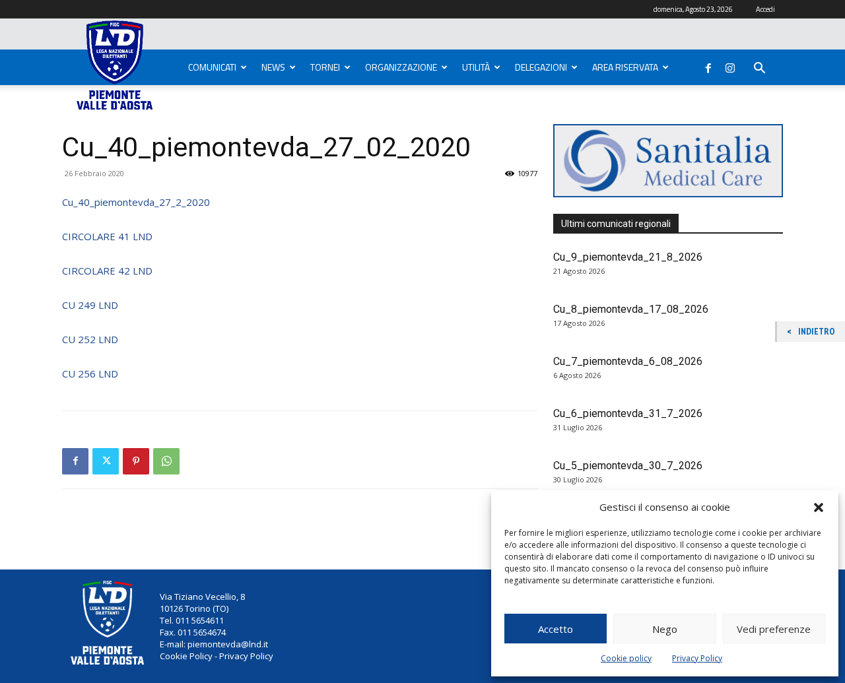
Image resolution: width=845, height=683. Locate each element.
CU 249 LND (90, 304)
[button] (818, 507)
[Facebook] (708, 65)
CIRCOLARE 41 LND (107, 236)
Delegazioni (541, 67)
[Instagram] (730, 65)
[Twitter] (105, 461)
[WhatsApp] (166, 461)
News (273, 67)
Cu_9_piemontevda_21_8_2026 (627, 257)
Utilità (476, 67)
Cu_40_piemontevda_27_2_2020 (136, 202)
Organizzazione (401, 67)
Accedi (765, 9)
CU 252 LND (90, 339)
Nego (664, 628)
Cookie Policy (186, 656)
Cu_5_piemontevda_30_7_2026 (627, 465)
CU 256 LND (90, 373)
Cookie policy (626, 658)
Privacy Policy (697, 658)
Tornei (325, 67)
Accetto (555, 628)
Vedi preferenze (774, 628)
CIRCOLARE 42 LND (107, 270)
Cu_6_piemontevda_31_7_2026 (627, 413)
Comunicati (212, 67)
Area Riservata (625, 67)
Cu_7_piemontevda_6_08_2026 (627, 361)
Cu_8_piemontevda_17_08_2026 (630, 309)
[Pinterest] (136, 461)
